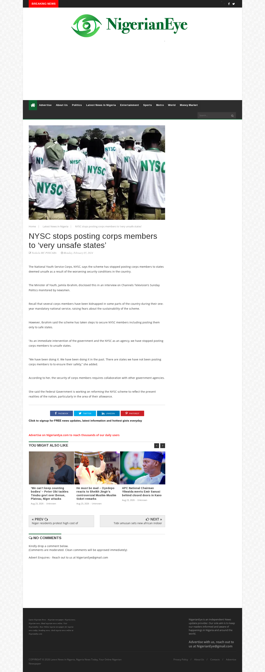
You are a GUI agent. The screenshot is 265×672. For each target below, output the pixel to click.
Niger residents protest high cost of (55, 523)
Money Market (189, 105)
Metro (160, 105)
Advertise (45, 105)
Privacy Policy (180, 659)
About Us (62, 105)
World (172, 105)
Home (32, 226)
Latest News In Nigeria (101, 105)
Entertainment (129, 105)
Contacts (215, 659)
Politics (77, 105)
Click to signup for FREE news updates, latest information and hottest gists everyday (85, 420)
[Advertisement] (132, 73)
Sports (147, 105)
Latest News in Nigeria (56, 226)
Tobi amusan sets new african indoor (138, 523)
